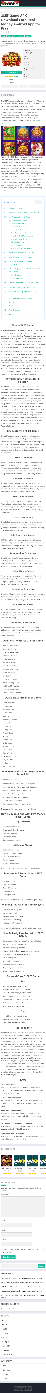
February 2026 (6, 1342)
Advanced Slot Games (19, 221)
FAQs (11, 314)
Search (41, 1266)
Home (3, 12)
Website (3, 1240)
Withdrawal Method (18, 278)
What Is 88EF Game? (16, 208)
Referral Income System (19, 239)
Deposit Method (17, 275)
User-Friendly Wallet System (21, 248)
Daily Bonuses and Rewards (21, 233)
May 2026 (4, 1329)
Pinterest (23, 86)
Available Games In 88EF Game (21, 257)
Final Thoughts (14, 310)
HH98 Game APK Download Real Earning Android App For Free (21, 1287)
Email (3, 1230)
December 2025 (6, 1350)
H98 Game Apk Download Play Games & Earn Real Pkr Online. (21, 1291)
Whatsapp (40, 86)
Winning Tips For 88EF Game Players (23, 287)
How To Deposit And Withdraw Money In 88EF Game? (24, 270)
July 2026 (4, 1320)
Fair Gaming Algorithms (19, 242)
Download (13, 72)
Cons (12, 305)
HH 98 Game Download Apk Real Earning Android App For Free (22, 1283)
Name (3, 1220)
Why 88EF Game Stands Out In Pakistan (24, 212)
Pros (12, 302)
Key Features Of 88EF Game (19, 217)
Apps (8, 12)
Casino (21, 36)
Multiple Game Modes (19, 245)
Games (28, 36)
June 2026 (4, 1325)
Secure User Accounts (19, 230)
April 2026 (4, 1333)
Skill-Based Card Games (19, 224)
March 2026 (5, 1337)
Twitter (14, 86)
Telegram (32, 86)
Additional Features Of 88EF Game (22, 253)
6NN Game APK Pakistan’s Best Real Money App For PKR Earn (21, 1278)
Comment (5, 1194)
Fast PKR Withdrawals (19, 227)
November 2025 (6, 1354)
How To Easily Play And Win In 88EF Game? (22, 292)
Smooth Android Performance (22, 236)
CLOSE (38, 202)
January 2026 (5, 1346)
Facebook (5, 86)
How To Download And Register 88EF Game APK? (23, 263)
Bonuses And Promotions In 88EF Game (24, 283)
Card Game (12, 36)
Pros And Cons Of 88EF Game (20, 298)
